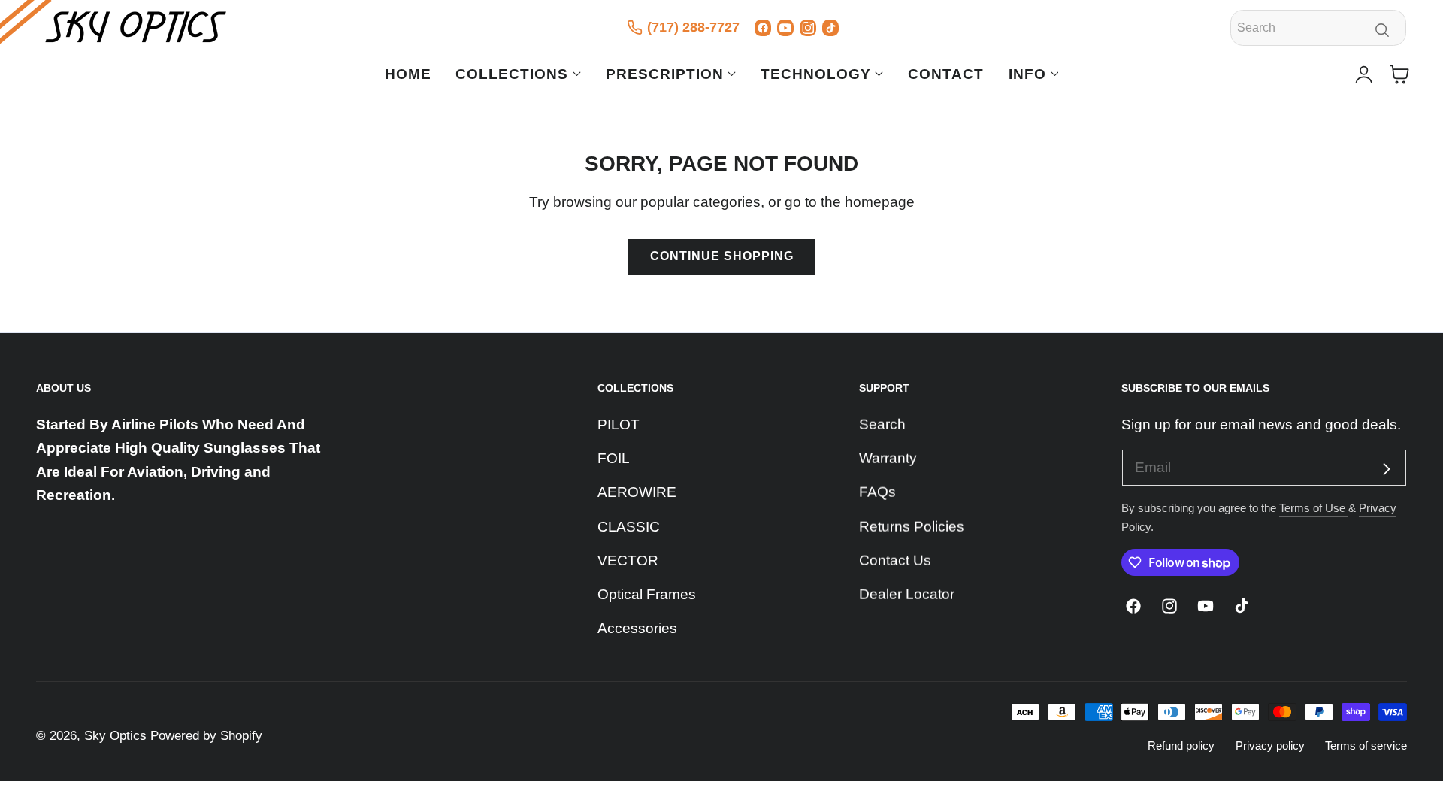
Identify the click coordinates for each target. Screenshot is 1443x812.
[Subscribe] (1386, 469)
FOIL (613, 458)
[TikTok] (830, 28)
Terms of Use (1313, 507)
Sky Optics (115, 736)
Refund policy (1181, 745)
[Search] (1382, 30)
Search (882, 424)
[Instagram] (808, 28)
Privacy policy (1270, 745)
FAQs (877, 492)
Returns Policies (911, 526)
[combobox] (1318, 28)
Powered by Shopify (206, 736)
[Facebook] (763, 28)
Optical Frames (646, 594)
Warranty (888, 458)
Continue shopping (722, 256)
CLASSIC (628, 526)
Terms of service (1366, 745)
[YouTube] (785, 28)
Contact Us (895, 560)
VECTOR (627, 560)
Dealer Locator (906, 594)
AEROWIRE (636, 492)
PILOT (618, 424)
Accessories (637, 628)
